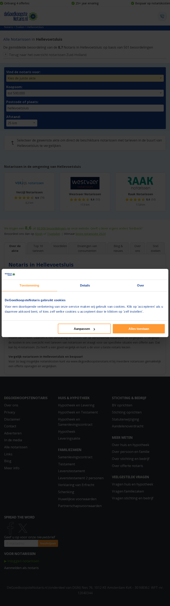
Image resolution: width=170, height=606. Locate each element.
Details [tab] (85, 285)
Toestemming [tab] (29, 285)
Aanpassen (82, 328)
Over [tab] (140, 285)
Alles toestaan (139, 328)
